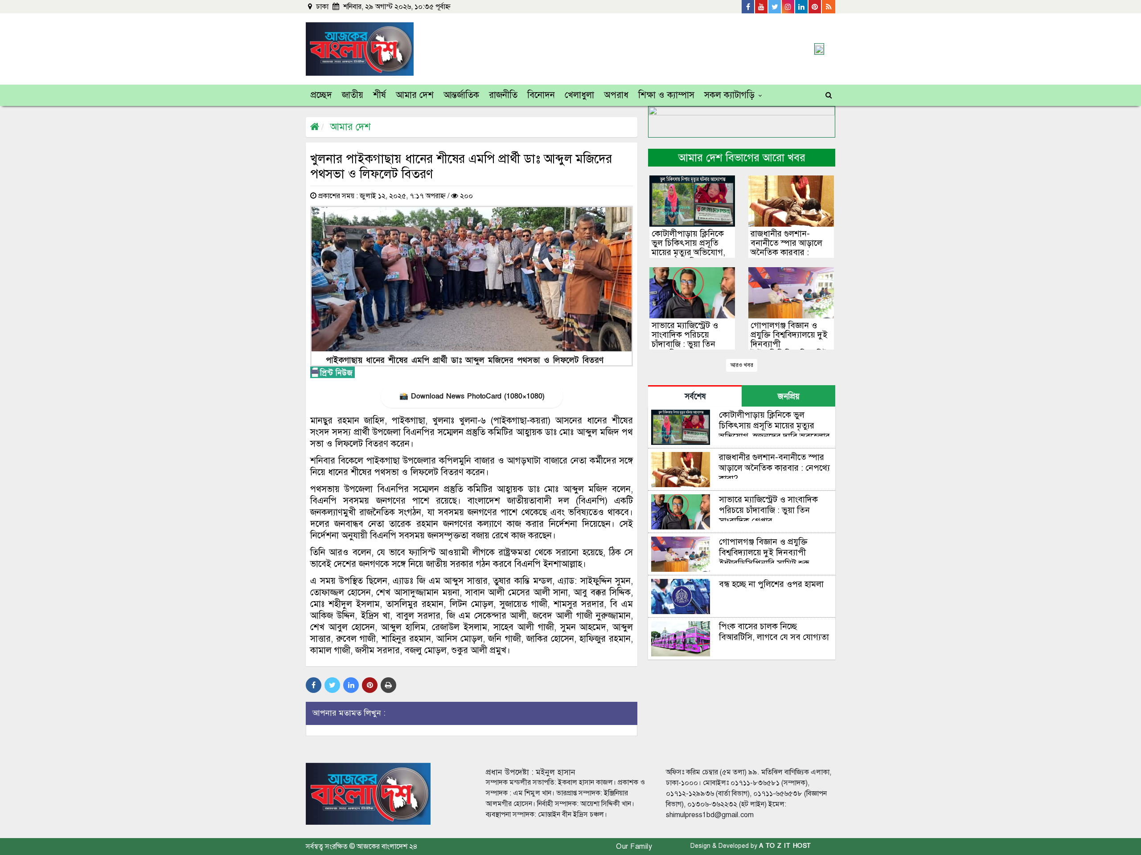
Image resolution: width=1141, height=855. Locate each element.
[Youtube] (761, 6)
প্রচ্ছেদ (321, 95)
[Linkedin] (802, 6)
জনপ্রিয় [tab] (789, 396)
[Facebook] (748, 6)
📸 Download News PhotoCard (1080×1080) (471, 396)
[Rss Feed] (828, 6)
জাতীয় (352, 95)
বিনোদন (541, 95)
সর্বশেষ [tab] (695, 396)
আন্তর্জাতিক (461, 95)
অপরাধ (616, 95)
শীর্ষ (379, 95)
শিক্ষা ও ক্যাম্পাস (666, 95)
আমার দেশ (415, 95)
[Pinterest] (815, 6)
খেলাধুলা (579, 95)
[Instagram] (788, 6)
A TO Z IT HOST (785, 846)
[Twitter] (775, 6)
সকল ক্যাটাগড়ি (729, 95)
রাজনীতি (503, 95)
